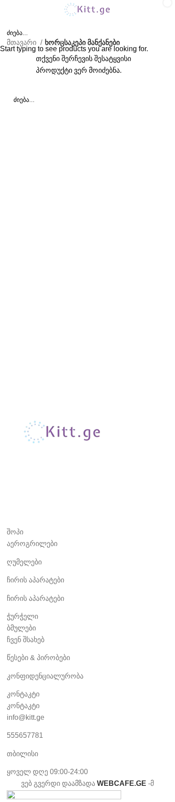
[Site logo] (87, 9)
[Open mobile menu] (10, 9)
